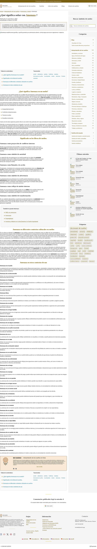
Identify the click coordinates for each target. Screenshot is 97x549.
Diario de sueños (73, 6)
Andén (77, 202)
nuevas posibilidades (75, 258)
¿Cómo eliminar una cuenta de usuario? (52, 528)
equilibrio (88, 234)
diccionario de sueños (78, 228)
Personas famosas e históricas (83, 106)
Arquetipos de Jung (83, 43)
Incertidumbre (73, 256)
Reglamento (45, 519)
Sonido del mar (80, 214)
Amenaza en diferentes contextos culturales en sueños (17, 81)
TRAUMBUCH (35, 539)
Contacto (44, 530)
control (84, 251)
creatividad (90, 251)
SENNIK (25, 539)
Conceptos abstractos (83, 70)
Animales (83, 63)
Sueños (41, 6)
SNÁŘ (72, 539)
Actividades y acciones (83, 53)
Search (71, 26)
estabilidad (73, 251)
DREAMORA (45, 539)
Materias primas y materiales (83, 94)
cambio (72, 245)
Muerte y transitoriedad (83, 99)
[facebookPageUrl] (13, 469)
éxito (71, 243)
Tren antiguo (79, 165)
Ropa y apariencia (83, 116)
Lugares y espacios (83, 92)
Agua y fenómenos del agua (83, 55)
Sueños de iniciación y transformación (83, 136)
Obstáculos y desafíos (83, 104)
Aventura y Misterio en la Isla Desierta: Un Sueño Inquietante (21, 221)
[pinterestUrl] (16, 469)
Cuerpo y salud (83, 75)
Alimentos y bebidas (83, 58)
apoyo (80, 248)
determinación (87, 243)
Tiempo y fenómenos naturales (83, 125)
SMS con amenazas (10, 212)
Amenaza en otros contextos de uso (12, 85)
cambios (81, 234)
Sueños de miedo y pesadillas (83, 138)
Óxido (77, 183)
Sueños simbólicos (83, 143)
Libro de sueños (53, 6)
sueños (78, 245)
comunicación (73, 253)
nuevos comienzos (86, 245)
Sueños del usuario (82, 133)
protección (73, 237)
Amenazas (8, 215)
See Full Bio (39, 466)
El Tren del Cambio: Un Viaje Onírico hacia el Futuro (83, 159)
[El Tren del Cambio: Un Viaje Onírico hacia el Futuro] (72, 161)
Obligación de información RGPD (50, 523)
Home (1, 11)
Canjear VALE (29, 532)
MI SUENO (65, 539)
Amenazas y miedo (25, 11)
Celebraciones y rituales (83, 67)
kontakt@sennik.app (80, 527)
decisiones (82, 256)
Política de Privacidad (47, 521)
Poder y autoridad (83, 113)
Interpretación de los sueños (26, 6)
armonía (82, 231)
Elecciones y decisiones (83, 77)
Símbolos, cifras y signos (83, 118)
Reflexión (90, 231)
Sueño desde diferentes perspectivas (83, 45)
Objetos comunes (83, 101)
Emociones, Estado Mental (83, 80)
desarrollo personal (83, 237)
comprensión (84, 261)
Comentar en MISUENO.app (49, 525)
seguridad (73, 240)
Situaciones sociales (83, 121)
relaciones (73, 234)
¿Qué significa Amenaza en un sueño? (13, 75)
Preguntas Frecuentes (47, 526)
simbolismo (87, 253)
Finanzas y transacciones (83, 84)
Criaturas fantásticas (83, 72)
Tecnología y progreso (83, 123)
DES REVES (55, 539)
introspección (73, 248)
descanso (91, 261)
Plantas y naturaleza (83, 111)
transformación (89, 240)
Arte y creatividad (83, 65)
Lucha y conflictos (83, 89)
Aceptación (85, 258)
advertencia (78, 243)
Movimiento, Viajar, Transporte (83, 96)
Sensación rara (80, 177)
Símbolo (86, 248)
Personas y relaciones (83, 108)
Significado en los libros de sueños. (12, 78)
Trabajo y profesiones (83, 128)
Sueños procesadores (83, 141)
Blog (63, 6)
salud (79, 251)
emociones (74, 231)
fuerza (81, 253)
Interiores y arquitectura (83, 87)
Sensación (78, 189)
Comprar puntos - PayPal (32, 531)
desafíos (80, 240)
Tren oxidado (79, 171)
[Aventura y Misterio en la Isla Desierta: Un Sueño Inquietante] (72, 210)
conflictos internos (74, 261)
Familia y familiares (83, 82)
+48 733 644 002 (79, 524)
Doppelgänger (9, 218)
